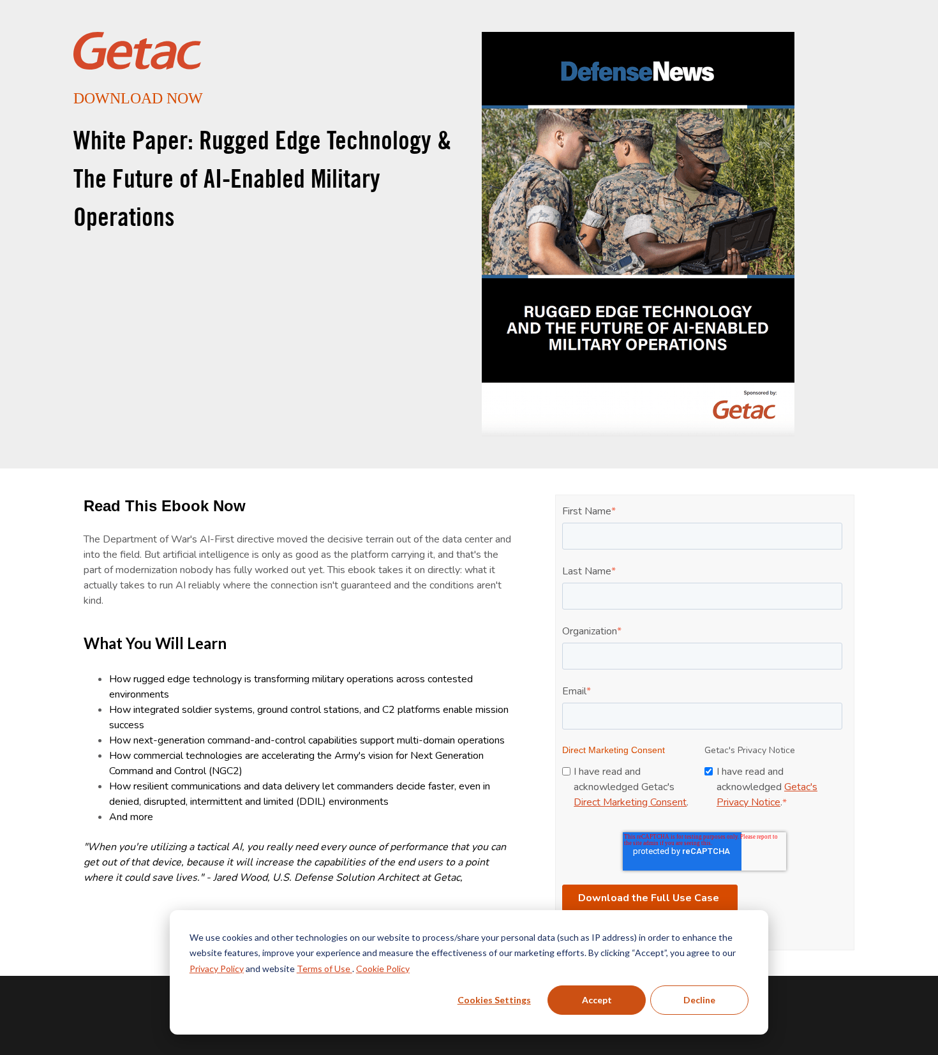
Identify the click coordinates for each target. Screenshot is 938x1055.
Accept (597, 999)
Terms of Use (324, 968)
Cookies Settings (494, 999)
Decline (699, 999)
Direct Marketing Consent (630, 802)
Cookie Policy (383, 968)
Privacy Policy (217, 968)
